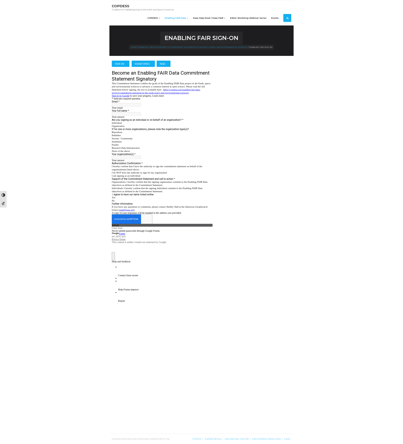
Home (133, 47)
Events (287, 438)
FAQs (163, 63)
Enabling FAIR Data (213, 438)
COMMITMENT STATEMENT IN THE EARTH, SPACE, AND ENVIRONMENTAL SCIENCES (208, 47)
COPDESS (196, 438)
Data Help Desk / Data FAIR (237, 438)
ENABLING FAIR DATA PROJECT (153, 47)
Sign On (120, 63)
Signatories (142, 63)
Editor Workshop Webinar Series (266, 438)
